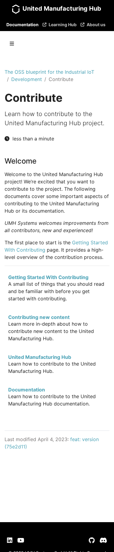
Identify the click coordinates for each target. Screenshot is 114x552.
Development (26, 79)
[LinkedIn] (9, 540)
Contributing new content (39, 317)
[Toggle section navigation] (11, 43)
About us (96, 24)
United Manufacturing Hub (39, 357)
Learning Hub (63, 24)
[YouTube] (20, 540)
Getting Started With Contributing (48, 277)
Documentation (22, 24)
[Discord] (103, 540)
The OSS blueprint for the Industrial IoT (49, 72)
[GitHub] (92, 540)
